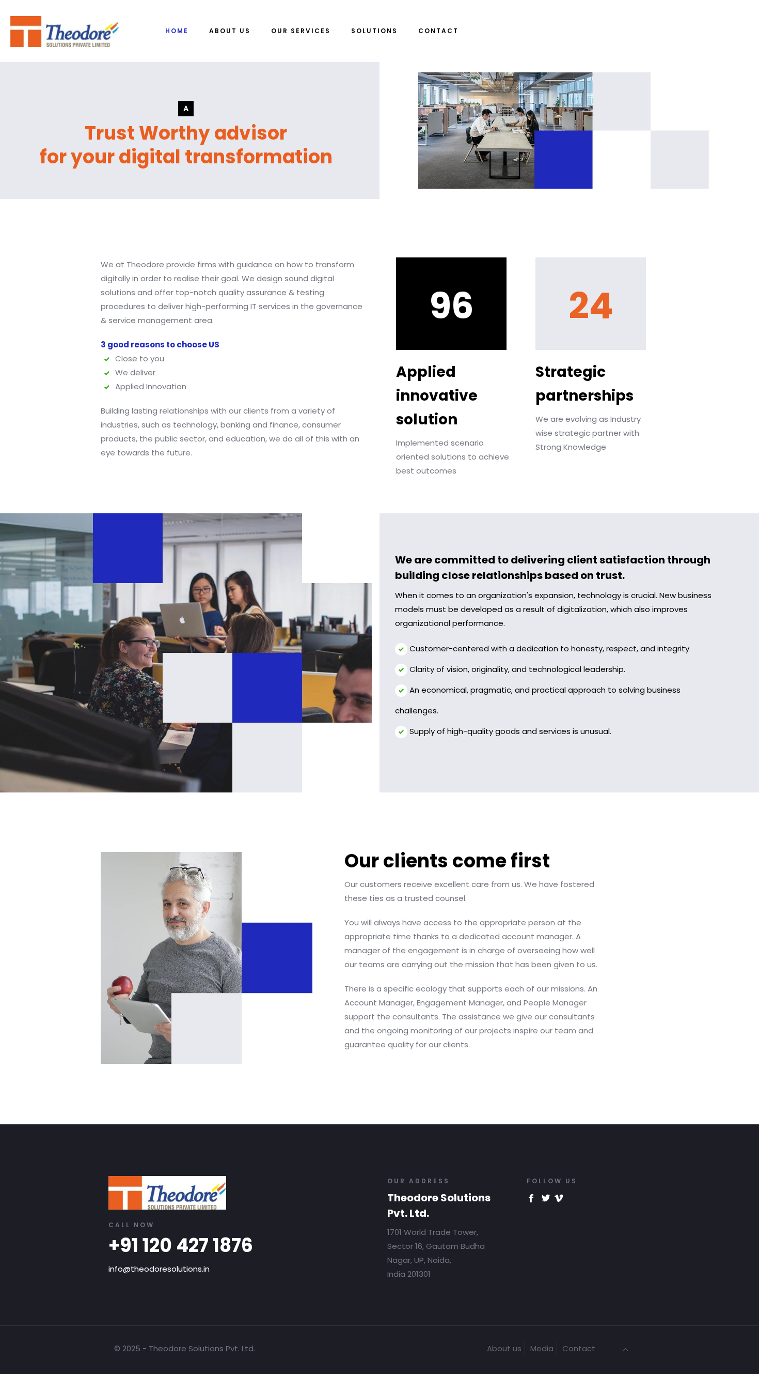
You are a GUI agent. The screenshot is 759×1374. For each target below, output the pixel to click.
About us (504, 1348)
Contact (578, 1348)
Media (542, 1348)
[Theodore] (64, 15)
